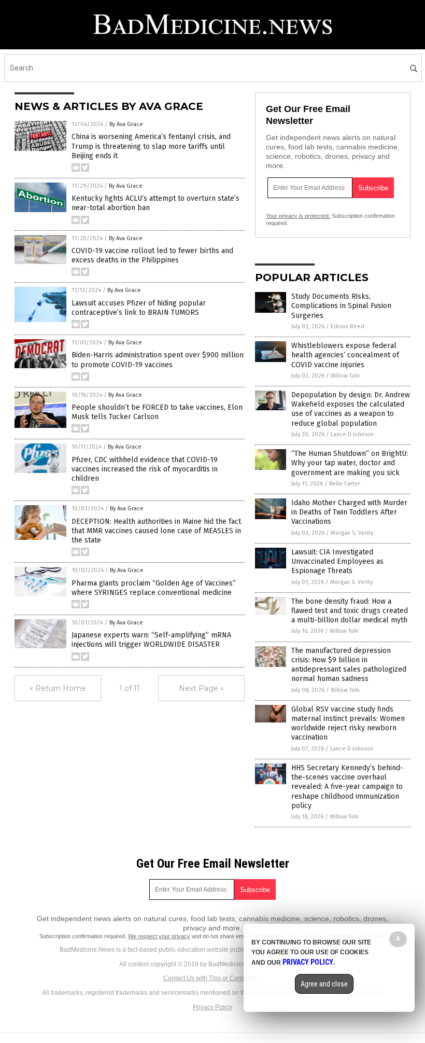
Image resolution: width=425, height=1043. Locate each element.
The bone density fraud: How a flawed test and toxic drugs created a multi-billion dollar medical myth (349, 610)
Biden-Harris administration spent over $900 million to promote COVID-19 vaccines (158, 360)
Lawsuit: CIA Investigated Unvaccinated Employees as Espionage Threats (337, 561)
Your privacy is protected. (298, 216)
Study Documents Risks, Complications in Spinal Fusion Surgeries (341, 305)
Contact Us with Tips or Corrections (212, 978)
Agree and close (324, 984)
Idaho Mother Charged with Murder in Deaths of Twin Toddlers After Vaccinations (349, 512)
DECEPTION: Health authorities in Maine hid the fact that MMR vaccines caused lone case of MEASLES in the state (156, 531)
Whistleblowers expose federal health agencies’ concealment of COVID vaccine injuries (345, 355)
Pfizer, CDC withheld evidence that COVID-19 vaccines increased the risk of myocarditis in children (145, 469)
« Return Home (58, 688)
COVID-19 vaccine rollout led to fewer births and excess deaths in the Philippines (152, 255)
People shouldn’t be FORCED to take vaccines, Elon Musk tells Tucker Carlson (157, 412)
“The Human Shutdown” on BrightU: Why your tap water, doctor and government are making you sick (349, 463)
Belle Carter (344, 483)
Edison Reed (347, 326)
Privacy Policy (212, 1007)
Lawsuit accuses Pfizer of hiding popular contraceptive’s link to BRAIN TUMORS (139, 308)
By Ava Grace (126, 124)
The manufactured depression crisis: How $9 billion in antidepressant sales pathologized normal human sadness (348, 665)
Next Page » (201, 688)
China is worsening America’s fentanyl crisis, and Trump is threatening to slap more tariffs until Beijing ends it (151, 146)
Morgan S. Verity (352, 533)
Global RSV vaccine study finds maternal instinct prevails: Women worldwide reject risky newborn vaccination (348, 723)
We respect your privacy (159, 936)
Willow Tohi (345, 375)
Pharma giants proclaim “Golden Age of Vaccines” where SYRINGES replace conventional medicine (154, 588)
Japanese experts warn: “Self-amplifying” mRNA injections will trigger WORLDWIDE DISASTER (151, 640)
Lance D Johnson (352, 434)
